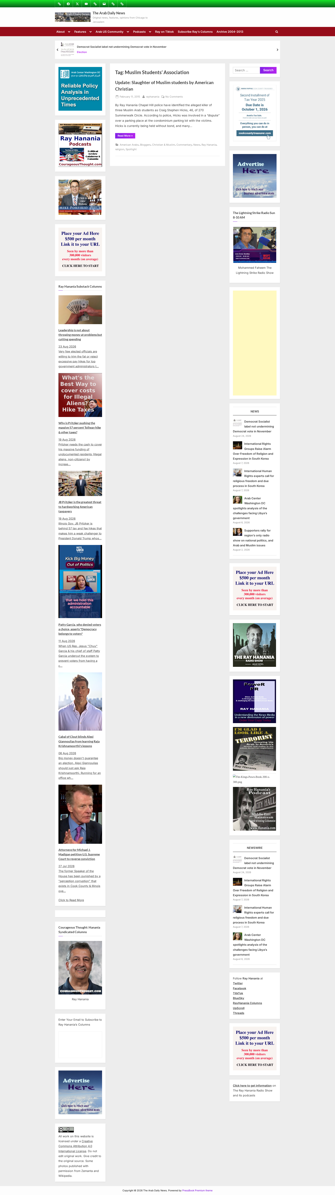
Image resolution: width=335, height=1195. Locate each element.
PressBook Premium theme (197, 1190)
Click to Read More (71, 900)
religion (119, 149)
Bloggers (145, 144)
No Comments (174, 97)
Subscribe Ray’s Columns (195, 31)
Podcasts (139, 31)
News (196, 144)
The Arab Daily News (109, 13)
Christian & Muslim (163, 144)
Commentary (184, 144)
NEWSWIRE (255, 848)
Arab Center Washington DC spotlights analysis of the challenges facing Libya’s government (250, 508)
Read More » (126, 136)
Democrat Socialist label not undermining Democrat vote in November (121, 46)
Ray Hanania (209, 144)
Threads (238, 1013)
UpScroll (238, 1008)
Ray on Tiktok (164, 31)
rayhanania (152, 96)
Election (82, 52)
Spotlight (131, 149)
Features (80, 31)
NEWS (255, 411)
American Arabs (129, 144)
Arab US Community (110, 31)
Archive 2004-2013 (230, 31)
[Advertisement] (255, 343)
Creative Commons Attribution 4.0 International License (75, 1146)
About (60, 31)
